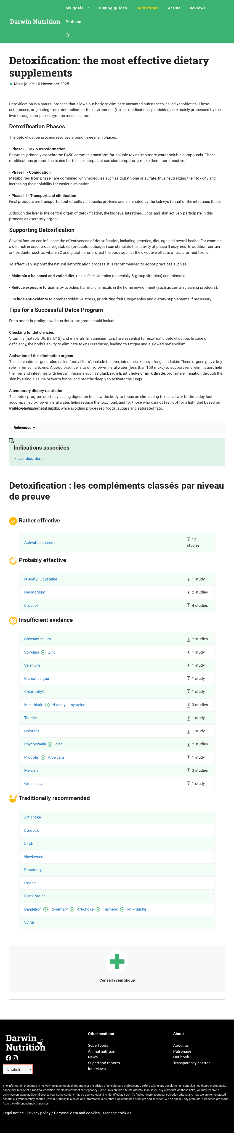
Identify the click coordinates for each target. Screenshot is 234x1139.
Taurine (30, 717)
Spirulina (31, 652)
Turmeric (110, 909)
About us (181, 1045)
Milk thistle (33, 704)
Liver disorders (30, 458)
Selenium (32, 665)
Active (174, 8)
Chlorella (31, 731)
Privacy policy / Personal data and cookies (63, 1113)
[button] (67, 35)
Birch (28, 843)
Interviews (97, 1068)
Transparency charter (191, 1063)
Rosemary (33, 869)
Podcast (74, 21)
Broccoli (31, 605)
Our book (181, 1057)
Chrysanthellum (37, 639)
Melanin (31, 770)
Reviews (198, 8)
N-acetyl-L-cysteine (40, 579)
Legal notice (14, 1113)
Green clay (33, 783)
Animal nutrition (101, 1051)
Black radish (34, 896)
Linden (30, 883)
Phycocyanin (35, 744)
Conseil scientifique (117, 980)
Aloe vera (56, 757)
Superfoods (98, 1045)
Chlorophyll (34, 691)
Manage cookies (117, 1113)
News (93, 1057)
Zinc (52, 652)
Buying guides (113, 8)
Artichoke (32, 817)
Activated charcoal (40, 542)
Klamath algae (36, 678)
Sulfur (29, 922)
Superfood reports (104, 1063)
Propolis (31, 757)
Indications (147, 8)
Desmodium (34, 592)
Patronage (182, 1051)
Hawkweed (33, 856)
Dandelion (32, 909)
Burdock (31, 830)
